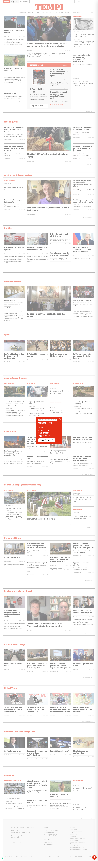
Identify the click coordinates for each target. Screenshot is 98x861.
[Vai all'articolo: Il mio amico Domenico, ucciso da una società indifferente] (49, 192)
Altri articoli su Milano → (89, 580)
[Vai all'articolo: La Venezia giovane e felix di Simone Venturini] (37, 238)
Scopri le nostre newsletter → (88, 421)
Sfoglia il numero (37, 106)
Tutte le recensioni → (89, 527)
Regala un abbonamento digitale (78, 849)
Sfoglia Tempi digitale (75, 840)
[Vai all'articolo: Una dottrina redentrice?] (60, 742)
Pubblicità (72, 833)
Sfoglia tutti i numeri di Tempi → (87, 721)
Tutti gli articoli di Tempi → (88, 217)
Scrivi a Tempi (73, 829)
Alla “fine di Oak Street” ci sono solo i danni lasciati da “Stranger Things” (83, 83)
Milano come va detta (12, 557)
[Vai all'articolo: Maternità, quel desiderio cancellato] (14, 60)
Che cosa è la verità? (13, 799)
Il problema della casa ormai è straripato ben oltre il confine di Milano (36, 546)
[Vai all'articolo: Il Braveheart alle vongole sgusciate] (14, 238)
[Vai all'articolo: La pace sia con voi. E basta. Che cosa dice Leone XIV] (49, 298)
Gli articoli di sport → (89, 367)
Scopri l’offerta (45, 440)
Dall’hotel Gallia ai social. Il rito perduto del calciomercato (14, 356)
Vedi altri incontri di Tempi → (88, 677)
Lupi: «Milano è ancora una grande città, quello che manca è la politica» (60, 559)
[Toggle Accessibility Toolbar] (94, 857)
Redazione (29, 451)
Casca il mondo (31, 383)
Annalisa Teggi (32, 398)
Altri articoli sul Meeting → (88, 164)
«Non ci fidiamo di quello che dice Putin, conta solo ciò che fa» (14, 149)
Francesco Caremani (54, 359)
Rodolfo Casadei (53, 88)
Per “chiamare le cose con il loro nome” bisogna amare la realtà (14, 453)
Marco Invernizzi (76, 255)
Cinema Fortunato (9, 383)
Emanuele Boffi (7, 101)
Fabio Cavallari (7, 183)
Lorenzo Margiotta (77, 572)
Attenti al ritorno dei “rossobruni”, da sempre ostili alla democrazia (82, 250)
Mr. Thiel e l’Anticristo (12, 751)
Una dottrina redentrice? (59, 751)
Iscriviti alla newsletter (76, 831)
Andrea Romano (30, 359)
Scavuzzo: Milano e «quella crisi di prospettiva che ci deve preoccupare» (37, 565)
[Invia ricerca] (93, 1)
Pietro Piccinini (53, 101)
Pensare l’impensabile (13, 508)
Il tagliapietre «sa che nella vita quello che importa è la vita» (82, 500)
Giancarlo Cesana (31, 320)
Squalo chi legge (77, 16)
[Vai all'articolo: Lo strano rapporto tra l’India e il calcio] (60, 345)
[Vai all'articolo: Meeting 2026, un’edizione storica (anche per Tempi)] (49, 138)
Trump (37, 12)
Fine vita (48, 12)
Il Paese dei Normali (9, 180)
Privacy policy (73, 834)
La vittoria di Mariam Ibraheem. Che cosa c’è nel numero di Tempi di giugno (60, 709)
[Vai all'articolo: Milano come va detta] (14, 548)
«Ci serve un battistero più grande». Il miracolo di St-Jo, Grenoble (83, 149)
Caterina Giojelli (7, 36)
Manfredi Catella (77, 555)
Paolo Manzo (76, 209)
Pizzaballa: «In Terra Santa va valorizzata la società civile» (14, 130)
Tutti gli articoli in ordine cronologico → (86, 818)
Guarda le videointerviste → (88, 633)
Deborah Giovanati (31, 214)
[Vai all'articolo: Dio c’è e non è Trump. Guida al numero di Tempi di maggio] (83, 698)
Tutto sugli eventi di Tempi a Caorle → (86, 474)
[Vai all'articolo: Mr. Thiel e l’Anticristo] (14, 742)
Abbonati (6, 1)
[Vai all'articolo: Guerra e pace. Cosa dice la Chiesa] (14, 655)
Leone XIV (31, 12)
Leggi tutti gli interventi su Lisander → (86, 764)
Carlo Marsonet (7, 209)
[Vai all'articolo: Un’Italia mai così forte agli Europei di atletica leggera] (83, 345)
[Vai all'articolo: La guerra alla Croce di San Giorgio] (14, 21)
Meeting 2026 (22, 12)
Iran (43, 12)
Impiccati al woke (11, 93)
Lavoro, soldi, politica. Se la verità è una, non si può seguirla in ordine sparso (83, 303)
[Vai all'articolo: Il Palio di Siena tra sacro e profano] (37, 345)
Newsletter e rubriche (64, 12)
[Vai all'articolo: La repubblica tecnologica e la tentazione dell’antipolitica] (37, 742)
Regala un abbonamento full (77, 847)
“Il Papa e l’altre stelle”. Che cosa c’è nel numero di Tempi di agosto (14, 709)
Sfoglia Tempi (76, 12)
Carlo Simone (76, 512)
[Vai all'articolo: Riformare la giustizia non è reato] (83, 655)
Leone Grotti (7, 158)
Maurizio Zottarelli (78, 31)
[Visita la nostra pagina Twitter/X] (5, 12)
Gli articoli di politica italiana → (87, 270)
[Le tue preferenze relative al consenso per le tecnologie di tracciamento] (2, 858)
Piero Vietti (29, 50)
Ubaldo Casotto (76, 493)
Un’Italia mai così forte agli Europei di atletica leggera (82, 356)
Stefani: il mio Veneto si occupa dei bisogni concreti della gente (82, 458)
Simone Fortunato (77, 77)
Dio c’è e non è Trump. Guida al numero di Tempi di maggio (82, 709)
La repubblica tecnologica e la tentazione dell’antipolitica (37, 753)
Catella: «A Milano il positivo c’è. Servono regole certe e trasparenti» (83, 546)
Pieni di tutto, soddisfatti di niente (41, 519)
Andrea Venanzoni (9, 505)
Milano (55, 12)
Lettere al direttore (55, 402)
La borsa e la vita (78, 383)
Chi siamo (72, 827)
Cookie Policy (73, 836)
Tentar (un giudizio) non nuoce (12, 780)
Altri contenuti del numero (57, 104)
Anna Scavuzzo (30, 574)
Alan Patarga (77, 398)
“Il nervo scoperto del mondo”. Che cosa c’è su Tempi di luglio (36, 709)
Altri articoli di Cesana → (88, 324)
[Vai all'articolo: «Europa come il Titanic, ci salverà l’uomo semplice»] (83, 601)
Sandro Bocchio (7, 361)
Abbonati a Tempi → (89, 111)
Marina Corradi (53, 800)
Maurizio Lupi (53, 565)
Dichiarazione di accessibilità (77, 838)
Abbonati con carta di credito (77, 842)
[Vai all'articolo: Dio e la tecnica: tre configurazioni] (83, 742)
